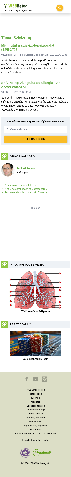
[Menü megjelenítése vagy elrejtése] (66, 8)
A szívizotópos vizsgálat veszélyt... (23, 185)
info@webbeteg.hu (39, 440)
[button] (27, 380)
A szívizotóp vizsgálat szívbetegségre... (26, 188)
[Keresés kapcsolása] (59, 8)
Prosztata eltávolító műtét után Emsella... (27, 192)
